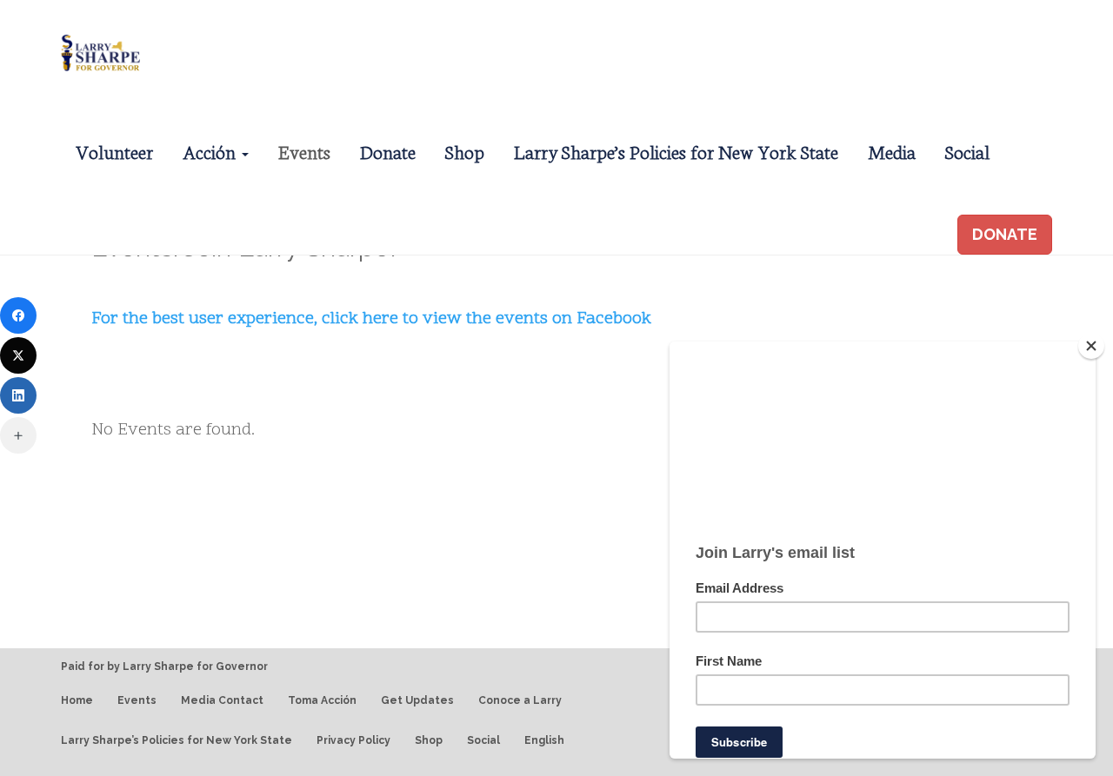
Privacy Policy (353, 740)
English (544, 740)
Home (77, 700)
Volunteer (114, 150)
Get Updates (417, 700)
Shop (464, 150)
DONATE (1004, 234)
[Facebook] (18, 315)
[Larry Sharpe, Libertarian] (98, 50)
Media (892, 150)
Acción (211, 150)
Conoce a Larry (520, 700)
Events (304, 150)
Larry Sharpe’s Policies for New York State (676, 150)
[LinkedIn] (18, 395)
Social (967, 150)
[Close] (1091, 346)
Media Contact (222, 700)
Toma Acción (322, 700)
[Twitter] (18, 355)
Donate (388, 150)
